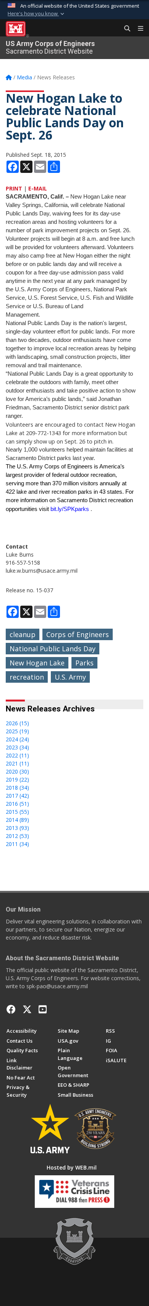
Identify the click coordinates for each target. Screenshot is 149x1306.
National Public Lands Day (53, 648)
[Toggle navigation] (137, 28)
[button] (37, 14)
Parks (84, 662)
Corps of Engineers (77, 634)
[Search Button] (124, 28)
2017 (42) (17, 795)
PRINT (14, 188)
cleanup (23, 634)
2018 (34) (17, 787)
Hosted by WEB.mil (72, 1167)
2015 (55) (17, 811)
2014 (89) (17, 819)
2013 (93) (17, 827)
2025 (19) (17, 731)
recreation (27, 677)
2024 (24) (17, 739)
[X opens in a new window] (27, 1009)
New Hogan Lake (37, 662)
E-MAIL (37, 188)
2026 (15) (17, 723)
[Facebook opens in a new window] (11, 1009)
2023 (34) (17, 747)
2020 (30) (17, 771)
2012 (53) (17, 835)
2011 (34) (17, 844)
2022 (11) (17, 755)
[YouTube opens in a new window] (43, 1009)
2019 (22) (17, 779)
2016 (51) (17, 803)
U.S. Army (70, 677)
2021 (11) (17, 763)
